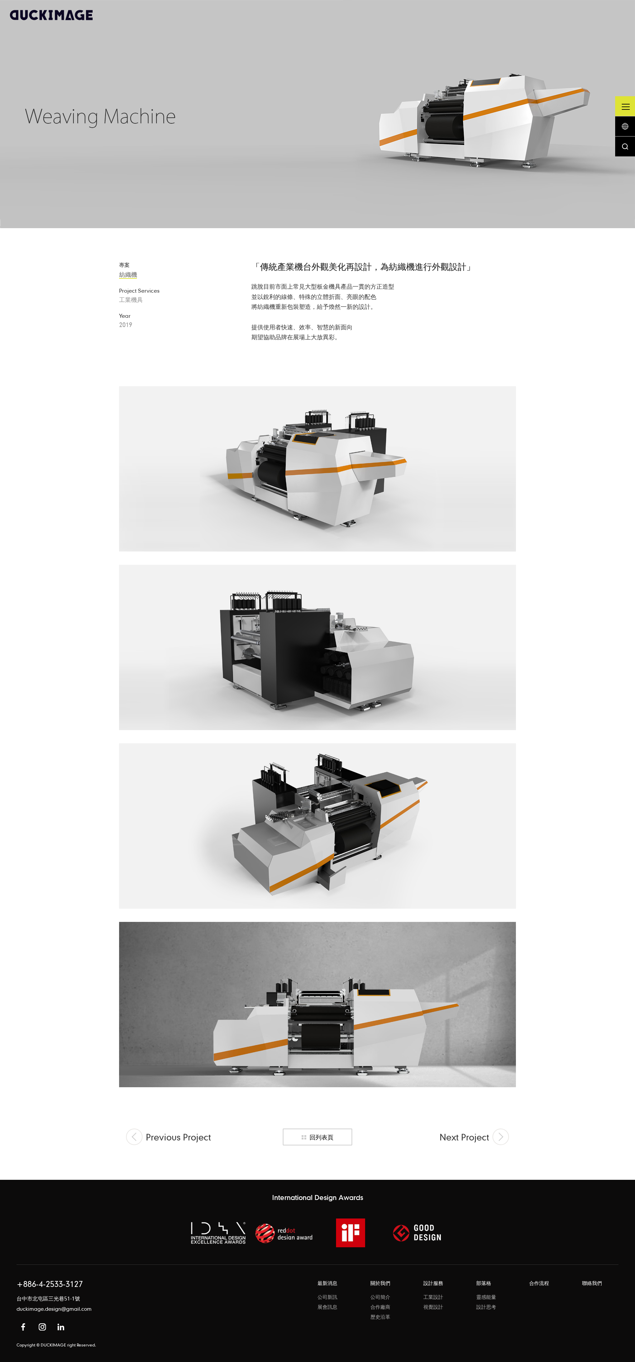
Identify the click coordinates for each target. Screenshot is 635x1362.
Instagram (42, 1327)
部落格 (483, 1283)
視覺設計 (433, 1306)
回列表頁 (321, 1137)
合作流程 (539, 1283)
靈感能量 (486, 1297)
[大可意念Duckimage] (51, 15)
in (60, 1327)
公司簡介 (380, 1297)
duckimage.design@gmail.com (54, 1308)
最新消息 (327, 1283)
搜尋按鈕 (625, 146)
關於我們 (380, 1283)
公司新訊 (327, 1297)
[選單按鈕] (625, 106)
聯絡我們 (592, 1283)
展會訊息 (327, 1306)
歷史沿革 (380, 1316)
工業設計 (433, 1297)
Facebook (23, 1327)
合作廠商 (380, 1306)
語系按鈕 (625, 126)
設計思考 (486, 1306)
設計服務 (433, 1283)
